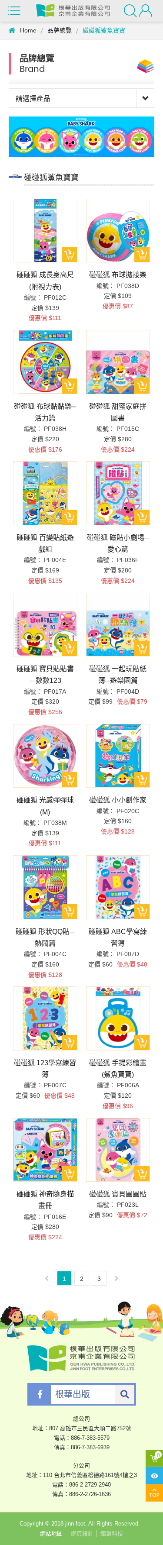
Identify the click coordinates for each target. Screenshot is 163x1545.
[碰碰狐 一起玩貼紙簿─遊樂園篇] (118, 624)
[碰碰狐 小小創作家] (118, 756)
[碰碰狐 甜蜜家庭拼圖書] (118, 362)
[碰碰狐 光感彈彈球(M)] (45, 756)
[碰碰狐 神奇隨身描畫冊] (45, 1150)
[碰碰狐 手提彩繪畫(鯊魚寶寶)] (118, 1018)
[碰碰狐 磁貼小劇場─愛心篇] (118, 493)
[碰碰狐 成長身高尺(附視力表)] (45, 230)
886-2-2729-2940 (90, 1484)
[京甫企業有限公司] (73, 10)
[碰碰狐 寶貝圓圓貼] (118, 1150)
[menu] (15, 11)
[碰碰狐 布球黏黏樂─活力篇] (45, 362)
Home (28, 30)
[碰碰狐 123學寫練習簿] (45, 1018)
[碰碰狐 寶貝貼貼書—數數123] (45, 624)
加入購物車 (69, 254)
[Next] (116, 1278)
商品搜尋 (131, 10)
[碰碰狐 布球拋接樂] (118, 230)
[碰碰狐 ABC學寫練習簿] (118, 887)
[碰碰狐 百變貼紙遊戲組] (45, 493)
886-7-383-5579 (90, 1438)
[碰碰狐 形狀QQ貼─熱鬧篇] (45, 887)
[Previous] (47, 1278)
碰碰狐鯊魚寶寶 (104, 30)
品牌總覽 (59, 30)
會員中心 (146, 10)
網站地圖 (51, 1533)
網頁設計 (82, 1533)
